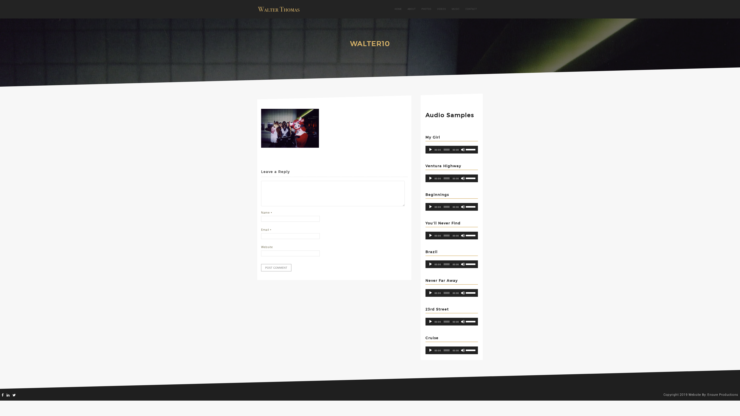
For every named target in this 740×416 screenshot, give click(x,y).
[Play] (430, 150)
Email (266, 229)
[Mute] (463, 150)
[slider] (471, 149)
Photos (426, 9)
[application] (452, 149)
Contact (471, 9)
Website (267, 247)
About (412, 9)
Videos (441, 9)
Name (266, 212)
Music (456, 9)
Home (398, 9)
